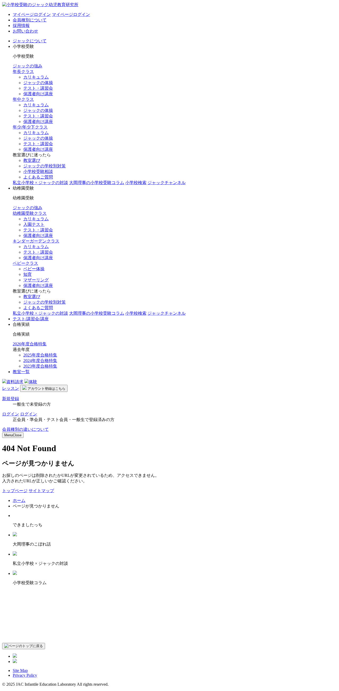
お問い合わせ (25, 31)
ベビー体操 (33, 269)
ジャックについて (30, 41)
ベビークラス (25, 263)
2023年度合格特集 (40, 366)
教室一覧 (21, 371)
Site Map (20, 670)
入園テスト (33, 224)
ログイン (10, 414)
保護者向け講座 (38, 93)
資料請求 (14, 381)
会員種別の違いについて (25, 429)
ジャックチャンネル (167, 182)
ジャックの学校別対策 (44, 166)
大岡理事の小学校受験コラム (96, 182)
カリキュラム (36, 77)
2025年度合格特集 (40, 355)
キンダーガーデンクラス (36, 241)
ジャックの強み (27, 66)
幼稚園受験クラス (30, 213)
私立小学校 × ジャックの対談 (40, 182)
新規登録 (10, 398)
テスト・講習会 (38, 88)
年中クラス (23, 99)
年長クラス (23, 71)
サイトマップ (41, 490)
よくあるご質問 (38, 177)
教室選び (31, 160)
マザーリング (36, 280)
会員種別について (30, 20)
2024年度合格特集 (40, 360)
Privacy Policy (25, 675)
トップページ (15, 490)
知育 (27, 274)
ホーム (19, 500)
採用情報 (21, 25)
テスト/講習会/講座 (31, 319)
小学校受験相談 (38, 171)
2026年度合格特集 (30, 344)
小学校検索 (135, 182)
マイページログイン (32, 14)
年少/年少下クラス (30, 127)
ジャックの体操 (38, 82)
